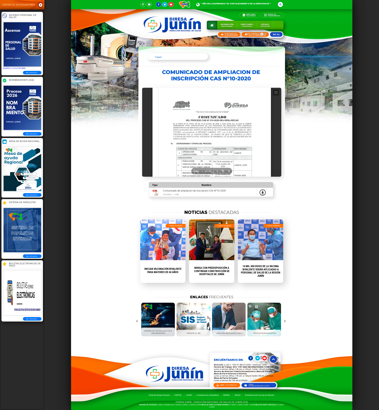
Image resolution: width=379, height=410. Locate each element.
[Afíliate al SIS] (193, 336)
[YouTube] (171, 4)
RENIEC (226, 395)
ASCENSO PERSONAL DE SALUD (22, 16)
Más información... (32, 73)
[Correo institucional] (149, 4)
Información (227, 25)
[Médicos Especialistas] (264, 336)
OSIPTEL (178, 395)
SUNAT (189, 395)
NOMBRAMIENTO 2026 (21, 80)
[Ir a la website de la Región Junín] (184, 4)
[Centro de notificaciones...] (143, 4)
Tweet (158, 57)
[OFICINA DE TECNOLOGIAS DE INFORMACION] (158, 336)
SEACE (238, 395)
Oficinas (265, 25)
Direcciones (247, 25)
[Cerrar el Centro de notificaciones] (40, 5)
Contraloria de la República (208, 395)
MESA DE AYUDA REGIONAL (24, 141)
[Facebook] (158, 4)
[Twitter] (164, 4)
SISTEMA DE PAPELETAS (22, 202)
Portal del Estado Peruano (159, 395)
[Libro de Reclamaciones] (229, 336)
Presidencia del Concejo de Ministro (259, 395)
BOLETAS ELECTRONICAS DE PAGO (25, 265)
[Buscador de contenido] (280, 4)
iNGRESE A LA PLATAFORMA (14, 68)
